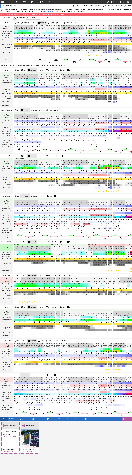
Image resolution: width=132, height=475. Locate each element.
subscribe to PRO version (51, 11)
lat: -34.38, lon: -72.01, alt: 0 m (113, 6)
